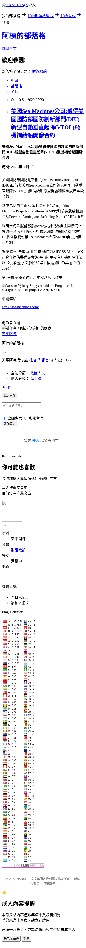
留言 (45, 360)
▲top (6, 387)
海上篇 (35, 379)
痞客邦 (34, 360)
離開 (26, 939)
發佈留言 (10, 424)
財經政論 (39, 71)
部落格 (16, 86)
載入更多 (10, 395)
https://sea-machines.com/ (20, 307)
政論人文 (37, 373)
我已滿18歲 (11, 939)
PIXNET (21, 879)
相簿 (14, 81)
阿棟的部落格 (24, 36)
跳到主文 (9, 49)
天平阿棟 (9, 334)
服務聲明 (50, 883)
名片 (14, 92)
